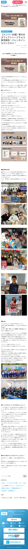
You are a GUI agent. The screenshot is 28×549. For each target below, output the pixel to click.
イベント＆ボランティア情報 (12, 483)
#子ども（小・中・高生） (22, 45)
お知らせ (8, 5)
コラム (20, 483)
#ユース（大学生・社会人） (21, 497)
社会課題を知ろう (11, 490)
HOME (3, 5)
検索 (25, 476)
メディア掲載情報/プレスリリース (8, 485)
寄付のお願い (4, 490)
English (3, 483)
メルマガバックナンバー (20, 485)
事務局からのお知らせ (6, 488)
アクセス (10, 516)
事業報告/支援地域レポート (17, 488)
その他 (24, 483)
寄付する (17, 2)
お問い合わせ (14, 519)
